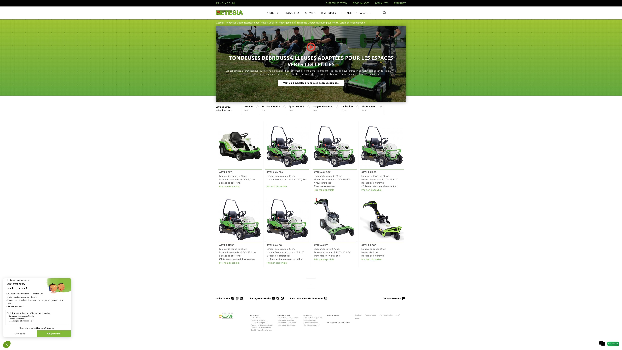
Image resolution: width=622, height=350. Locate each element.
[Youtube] (237, 298)
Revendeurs (328, 12)
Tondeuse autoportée (259, 323)
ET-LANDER (255, 318)
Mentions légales (386, 315)
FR (217, 3)
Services (310, 12)
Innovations (291, 12)
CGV (398, 315)
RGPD (357, 318)
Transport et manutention (261, 327)
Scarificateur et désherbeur (261, 330)
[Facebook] (232, 298)
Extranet (400, 3)
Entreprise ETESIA (336, 3)
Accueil (220, 22)
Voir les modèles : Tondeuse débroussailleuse (311, 82)
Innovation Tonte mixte (287, 323)
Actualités (382, 3)
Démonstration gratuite (313, 318)
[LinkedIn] (241, 298)
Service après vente (312, 325)
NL (233, 3)
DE (228, 3)
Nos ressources (310, 320)
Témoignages (361, 3)
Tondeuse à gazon (258, 320)
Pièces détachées (311, 323)
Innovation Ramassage (287, 325)
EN (223, 3)
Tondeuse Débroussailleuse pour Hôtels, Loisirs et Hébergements (260, 22)
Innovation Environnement (288, 318)
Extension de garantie (356, 12)
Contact (358, 315)
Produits (272, 12)
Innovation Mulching (286, 320)
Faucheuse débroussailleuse (262, 325)
